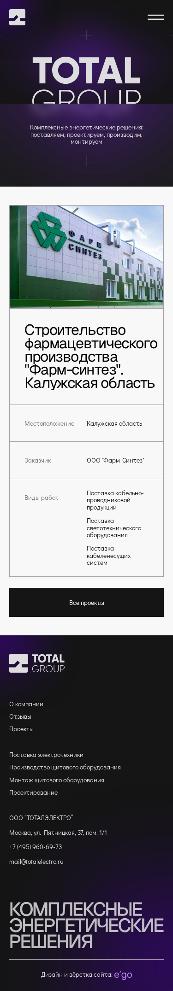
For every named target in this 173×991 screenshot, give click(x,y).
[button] (156, 17)
